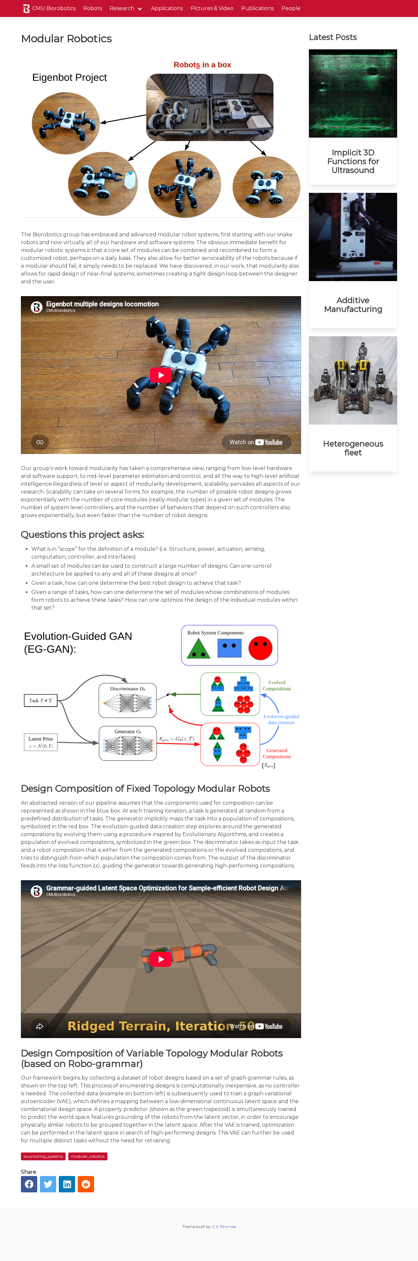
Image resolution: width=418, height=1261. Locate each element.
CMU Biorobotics (53, 8)
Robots (92, 8)
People (290, 8)
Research (122, 8)
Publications (257, 8)
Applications (167, 8)
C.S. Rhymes (224, 1226)
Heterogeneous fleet (353, 448)
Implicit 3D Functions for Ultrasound (353, 161)
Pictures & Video (212, 8)
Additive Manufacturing (353, 304)
